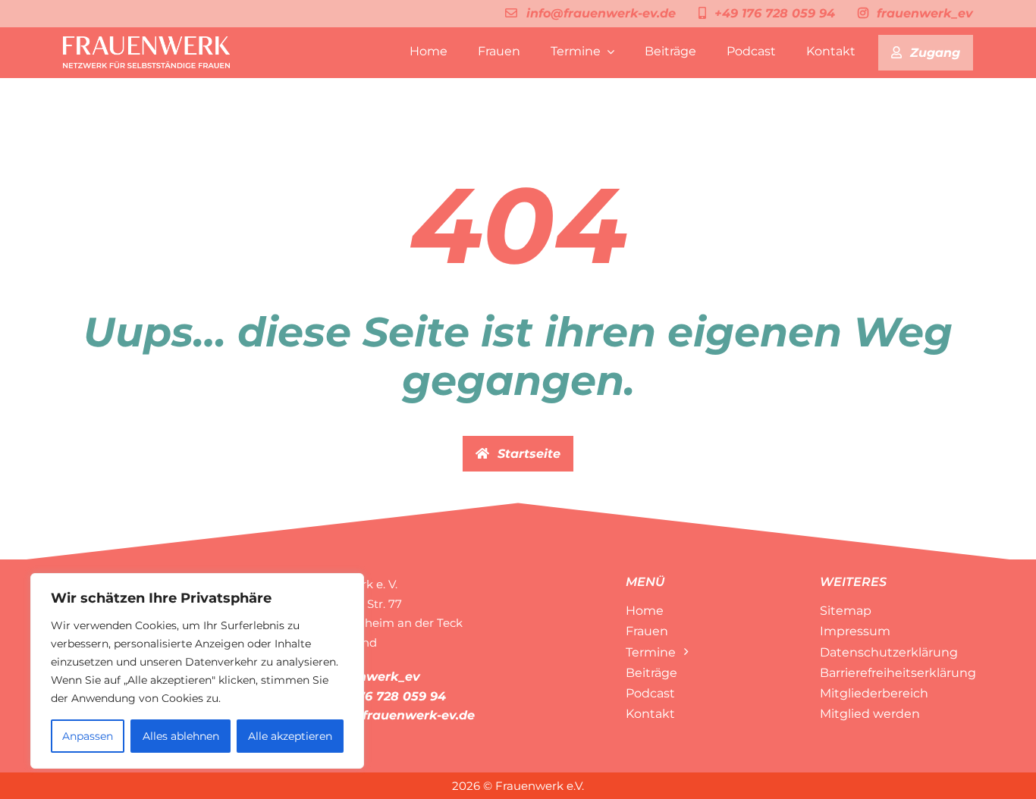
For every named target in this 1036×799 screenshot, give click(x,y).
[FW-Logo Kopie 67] (146, 42)
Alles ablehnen (181, 736)
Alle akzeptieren (290, 736)
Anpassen (87, 736)
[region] (197, 671)
